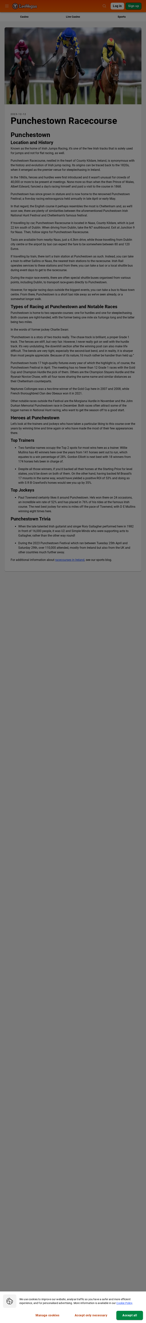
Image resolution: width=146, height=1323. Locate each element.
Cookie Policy (124, 1303)
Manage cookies (47, 1315)
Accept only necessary (91, 1315)
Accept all (129, 1315)
